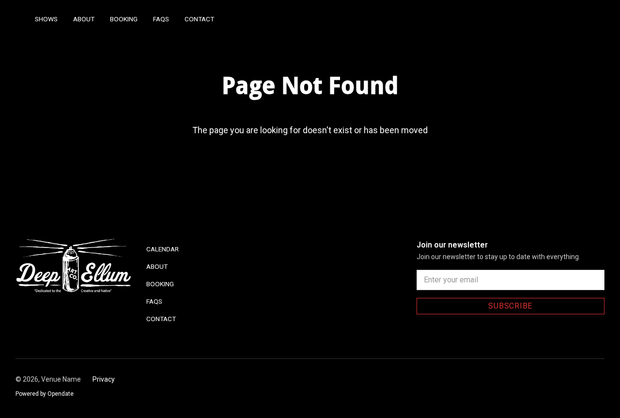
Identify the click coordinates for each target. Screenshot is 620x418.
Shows (46, 19)
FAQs (161, 19)
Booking (124, 19)
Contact (199, 19)
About (83, 19)
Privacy (104, 379)
